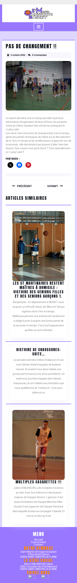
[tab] (39, 27)
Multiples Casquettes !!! (39, 482)
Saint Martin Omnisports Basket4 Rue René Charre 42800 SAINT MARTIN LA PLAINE (38, 554)
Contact (38, 544)
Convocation (38, 542)
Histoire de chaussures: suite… (38, 352)
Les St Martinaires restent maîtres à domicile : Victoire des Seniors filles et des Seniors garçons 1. (38, 289)
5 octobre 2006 (18, 55)
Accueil (38, 539)
